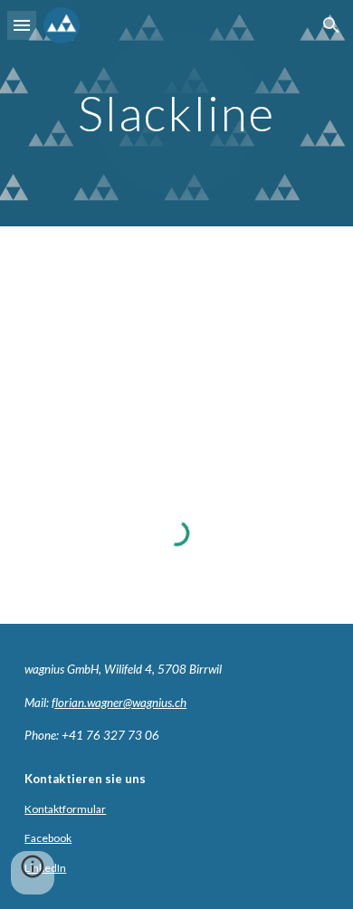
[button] (21, 25)
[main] (176, 112)
